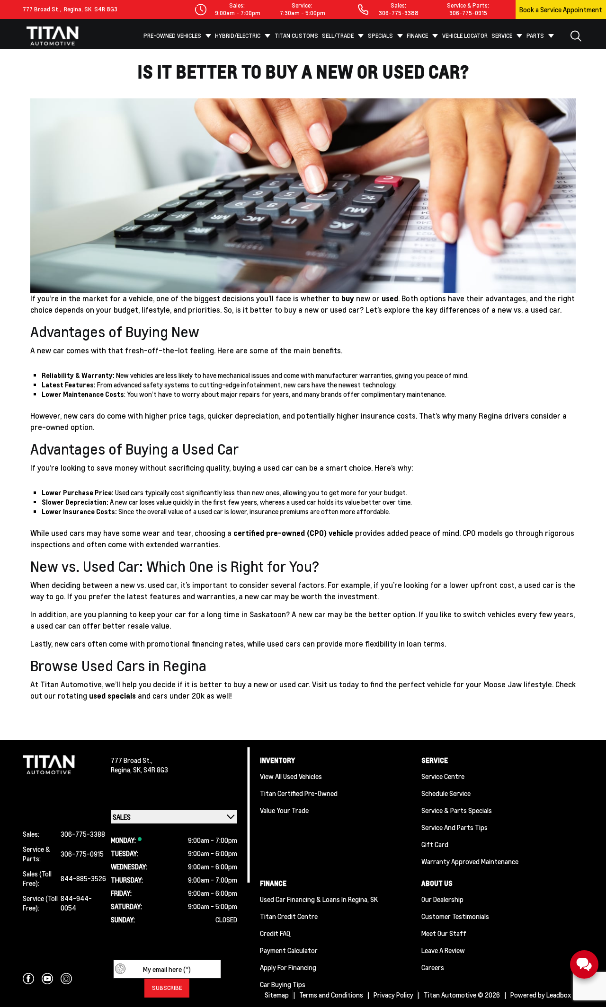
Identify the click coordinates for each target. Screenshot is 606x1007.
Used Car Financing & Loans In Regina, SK (319, 899)
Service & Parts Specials (456, 810)
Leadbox (559, 994)
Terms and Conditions (331, 994)
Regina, (122, 769)
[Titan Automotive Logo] (53, 35)
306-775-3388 (399, 13)
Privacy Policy (393, 994)
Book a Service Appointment (560, 9)
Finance (417, 35)
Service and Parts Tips (454, 827)
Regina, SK (76, 9)
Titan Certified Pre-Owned (299, 793)
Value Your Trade (284, 810)
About (343, 62)
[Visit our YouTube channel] (47, 978)
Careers (432, 967)
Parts (535, 35)
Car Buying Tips (282, 984)
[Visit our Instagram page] (66, 978)
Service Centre (442, 776)
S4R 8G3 (104, 9)
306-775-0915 (468, 13)
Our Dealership (442, 899)
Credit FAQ (275, 933)
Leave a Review (443, 950)
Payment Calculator (289, 950)
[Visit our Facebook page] (28, 978)
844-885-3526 (83, 878)
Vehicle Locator (465, 35)
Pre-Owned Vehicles (172, 35)
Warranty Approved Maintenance (469, 861)
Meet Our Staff (443, 933)
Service (501, 35)
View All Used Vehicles (291, 776)
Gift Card (434, 844)
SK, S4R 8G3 (150, 769)
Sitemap (277, 994)
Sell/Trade (338, 35)
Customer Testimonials (455, 916)
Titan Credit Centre (289, 916)
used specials (112, 696)
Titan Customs (296, 35)
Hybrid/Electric (237, 35)
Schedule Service (446, 793)
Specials (380, 35)
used (390, 298)
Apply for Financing (288, 967)
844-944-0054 (76, 903)
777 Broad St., (42, 9)
